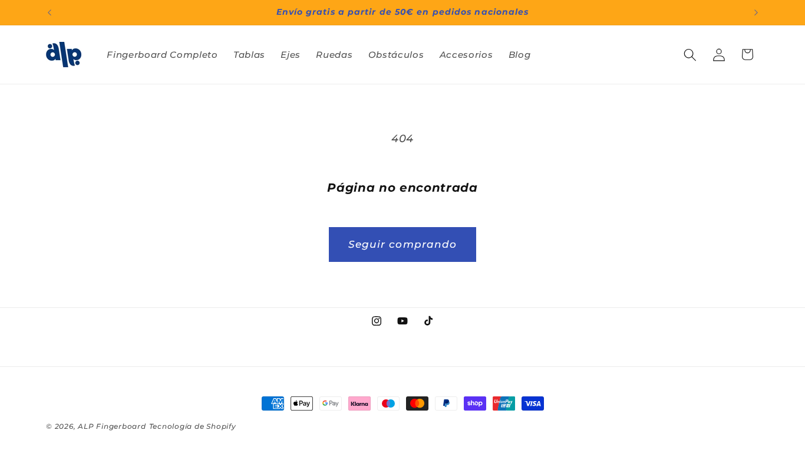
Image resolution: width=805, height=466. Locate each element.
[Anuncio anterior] (49, 12)
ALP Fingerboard (112, 426)
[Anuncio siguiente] (756, 12)
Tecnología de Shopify (192, 426)
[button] (690, 54)
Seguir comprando (402, 244)
